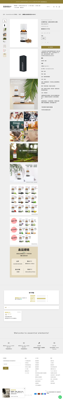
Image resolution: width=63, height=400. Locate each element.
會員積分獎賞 (53, 377)
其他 (36, 371)
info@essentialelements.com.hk (47, 55)
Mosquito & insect (38, 379)
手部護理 (37, 362)
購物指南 (22, 7)
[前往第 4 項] (4, 34)
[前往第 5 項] (4, 38)
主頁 (4, 14)
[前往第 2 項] (4, 25)
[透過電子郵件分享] (49, 33)
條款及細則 (53, 383)
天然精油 (26, 362)
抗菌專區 (37, 383)
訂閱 (6, 368)
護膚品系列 (27, 371)
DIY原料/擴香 (31, 5)
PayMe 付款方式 (54, 371)
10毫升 (19, 14)
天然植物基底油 (28, 364)
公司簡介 (52, 362)
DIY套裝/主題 (37, 5)
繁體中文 (48, 6)
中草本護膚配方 (38, 385)
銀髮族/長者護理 (38, 377)
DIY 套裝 (26, 369)
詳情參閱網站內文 (44, 1)
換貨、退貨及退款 (54, 379)
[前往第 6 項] (4, 42)
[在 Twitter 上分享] (45, 33)
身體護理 (37, 369)
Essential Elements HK (46, 19)
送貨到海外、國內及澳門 (55, 375)
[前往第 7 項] (4, 46)
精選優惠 (16, 5)
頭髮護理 (37, 364)
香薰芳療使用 (37, 381)
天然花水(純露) (28, 366)
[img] (7, 312)
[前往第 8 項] (4, 50)
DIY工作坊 (27, 373)
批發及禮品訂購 (54, 366)
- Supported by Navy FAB (26, 395)
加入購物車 (50, 47)
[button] (44, 28)
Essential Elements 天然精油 (11, 14)
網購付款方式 (53, 369)
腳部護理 (37, 366)
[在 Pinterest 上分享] (47, 33)
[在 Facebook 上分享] (44, 33)
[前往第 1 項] (4, 21)
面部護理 (37, 360)
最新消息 (52, 360)
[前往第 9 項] (4, 55)
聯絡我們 (52, 364)
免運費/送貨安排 (54, 373)
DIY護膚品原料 (28, 360)
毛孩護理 (37, 375)
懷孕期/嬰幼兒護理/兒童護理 (40, 373)
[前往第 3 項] (4, 30)
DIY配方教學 (16, 7)
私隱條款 (52, 381)
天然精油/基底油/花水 (23, 5)
